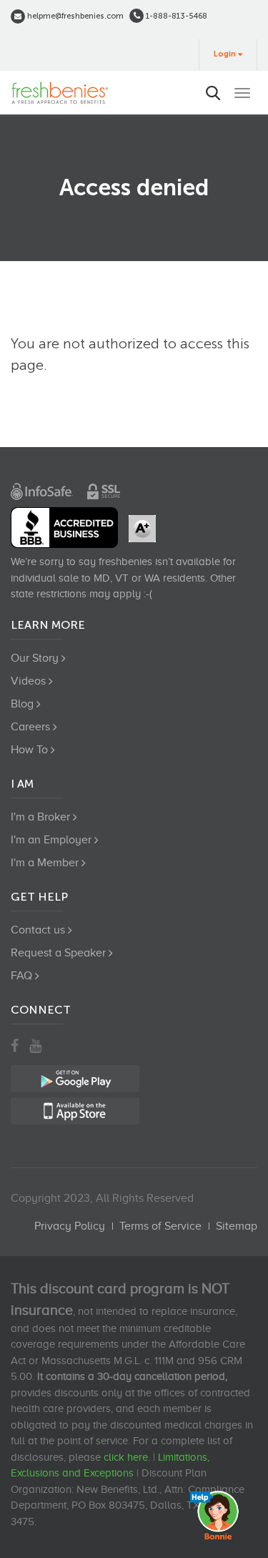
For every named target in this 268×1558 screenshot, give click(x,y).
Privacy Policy (69, 1226)
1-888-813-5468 (175, 16)
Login (225, 54)
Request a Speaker (58, 952)
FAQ (21, 975)
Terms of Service (160, 1226)
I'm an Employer (51, 839)
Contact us (38, 929)
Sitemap (236, 1226)
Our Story (35, 658)
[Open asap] (218, 1515)
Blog (22, 703)
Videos (28, 681)
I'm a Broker (40, 816)
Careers (30, 726)
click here (126, 1457)
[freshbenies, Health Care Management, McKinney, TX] (64, 527)
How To (29, 749)
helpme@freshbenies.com (74, 16)
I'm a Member (45, 862)
